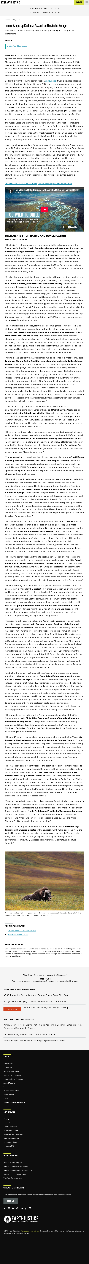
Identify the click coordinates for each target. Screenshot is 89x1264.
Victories (6, 1087)
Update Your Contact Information (15, 1174)
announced (50, 80)
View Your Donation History (13, 1178)
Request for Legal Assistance (14, 1102)
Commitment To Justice (12, 1075)
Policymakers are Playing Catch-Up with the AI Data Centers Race (35, 1001)
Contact (6, 1098)
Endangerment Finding (51, 12)
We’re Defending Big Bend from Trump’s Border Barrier (29, 1034)
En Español (7, 1067)
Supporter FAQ (8, 1146)
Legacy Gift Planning (11, 1138)
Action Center (8, 1123)
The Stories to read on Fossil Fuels (19, 989)
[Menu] (86, 2)
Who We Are (8, 1064)
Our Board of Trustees (11, 1071)
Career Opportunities (11, 1091)
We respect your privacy (30, 1231)
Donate (6, 1119)
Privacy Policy (8, 1094)
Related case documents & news (22, 931)
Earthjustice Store (10, 1142)
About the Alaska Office (18, 934)
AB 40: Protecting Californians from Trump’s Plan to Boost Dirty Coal (35, 995)
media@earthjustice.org (17, 46)
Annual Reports (9, 1083)
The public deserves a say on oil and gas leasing (45, 1007)
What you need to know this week (18, 1019)
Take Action (12, 1009)
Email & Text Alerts (10, 1127)
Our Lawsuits (34, 12)
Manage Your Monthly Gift (12, 1163)
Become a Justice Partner (13, 1134)
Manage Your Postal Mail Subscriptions (17, 1170)
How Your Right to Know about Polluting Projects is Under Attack (34, 1040)
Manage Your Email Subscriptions (15, 1166)
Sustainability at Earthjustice (13, 1079)
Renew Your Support (10, 1130)
